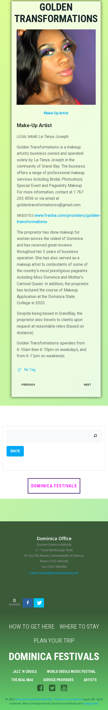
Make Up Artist (56, 113)
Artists (90, 680)
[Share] (28, 602)
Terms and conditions (68, 699)
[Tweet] (39, 602)
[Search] (95, 436)
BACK (15, 451)
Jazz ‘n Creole (25, 672)
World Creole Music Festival (71, 672)
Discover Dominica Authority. (33, 699)
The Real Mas (22, 680)
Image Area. (91, 703)
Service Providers (58, 680)
